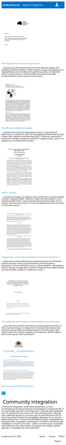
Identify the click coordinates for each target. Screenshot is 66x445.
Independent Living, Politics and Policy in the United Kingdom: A (31, 257)
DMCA (61, 436)
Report (58, 441)
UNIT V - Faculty (9, 192)
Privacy (52, 436)
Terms (42, 436)
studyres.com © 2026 (11, 436)
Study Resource (11, 5)
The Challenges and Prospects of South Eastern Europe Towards (31, 321)
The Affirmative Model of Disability (17, 128)
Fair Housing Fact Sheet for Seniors (17, 386)
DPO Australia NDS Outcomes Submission (21, 63)
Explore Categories (33, 5)
